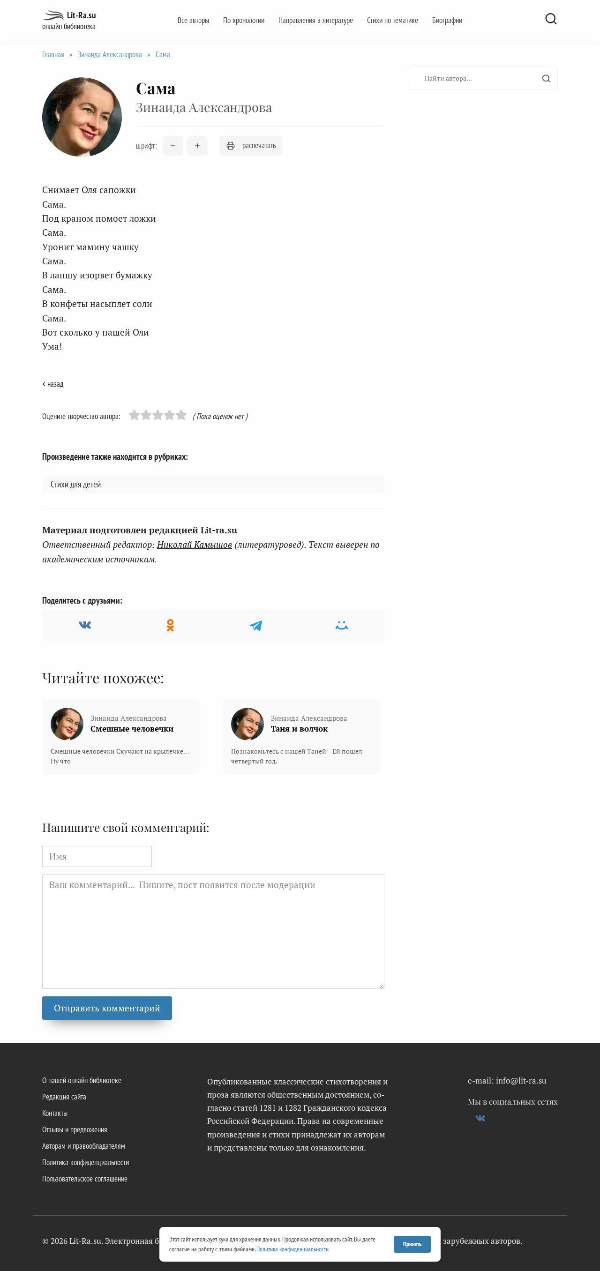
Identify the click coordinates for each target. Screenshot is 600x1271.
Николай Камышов (194, 544)
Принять (412, 1244)
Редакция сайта (64, 1097)
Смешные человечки (131, 728)
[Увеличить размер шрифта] (197, 146)
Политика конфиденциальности (85, 1162)
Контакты (55, 1113)
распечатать (259, 145)
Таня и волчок (299, 728)
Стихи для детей (76, 484)
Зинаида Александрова (110, 54)
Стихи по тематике (392, 20)
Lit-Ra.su (81, 15)
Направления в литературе (315, 20)
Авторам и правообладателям (83, 1146)
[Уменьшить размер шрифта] (173, 146)
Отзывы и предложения (74, 1129)
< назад (52, 384)
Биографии (447, 20)
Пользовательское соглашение (85, 1179)
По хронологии (243, 20)
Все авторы (193, 20)
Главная (53, 54)
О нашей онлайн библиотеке (81, 1080)
